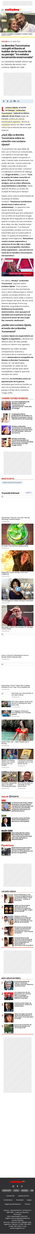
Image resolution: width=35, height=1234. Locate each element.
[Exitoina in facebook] (17, 1186)
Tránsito (27, 1204)
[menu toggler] (2, 9)
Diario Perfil (6, 1190)
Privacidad (19, 1200)
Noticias (24, 1190)
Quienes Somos (23, 1196)
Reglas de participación (13, 1204)
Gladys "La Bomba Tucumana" (12, 482)
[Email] (18, 101)
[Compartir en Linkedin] (15, 101)
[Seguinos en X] (21, 1186)
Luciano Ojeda (11, 107)
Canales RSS (10, 1196)
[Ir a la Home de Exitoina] (13, 9)
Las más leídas (8, 891)
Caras (16, 1190)
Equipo (29, 1200)
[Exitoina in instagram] (13, 1186)
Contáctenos (8, 1200)
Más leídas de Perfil (11, 978)
